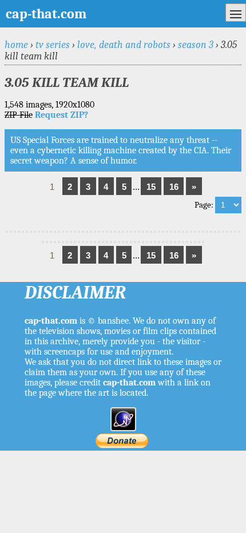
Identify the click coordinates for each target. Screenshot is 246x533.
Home (16, 44)
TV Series (52, 44)
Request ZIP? (61, 115)
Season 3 (195, 44)
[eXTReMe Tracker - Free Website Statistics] (123, 428)
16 (173, 187)
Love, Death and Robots (123, 44)
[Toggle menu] (235, 12)
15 (151, 187)
